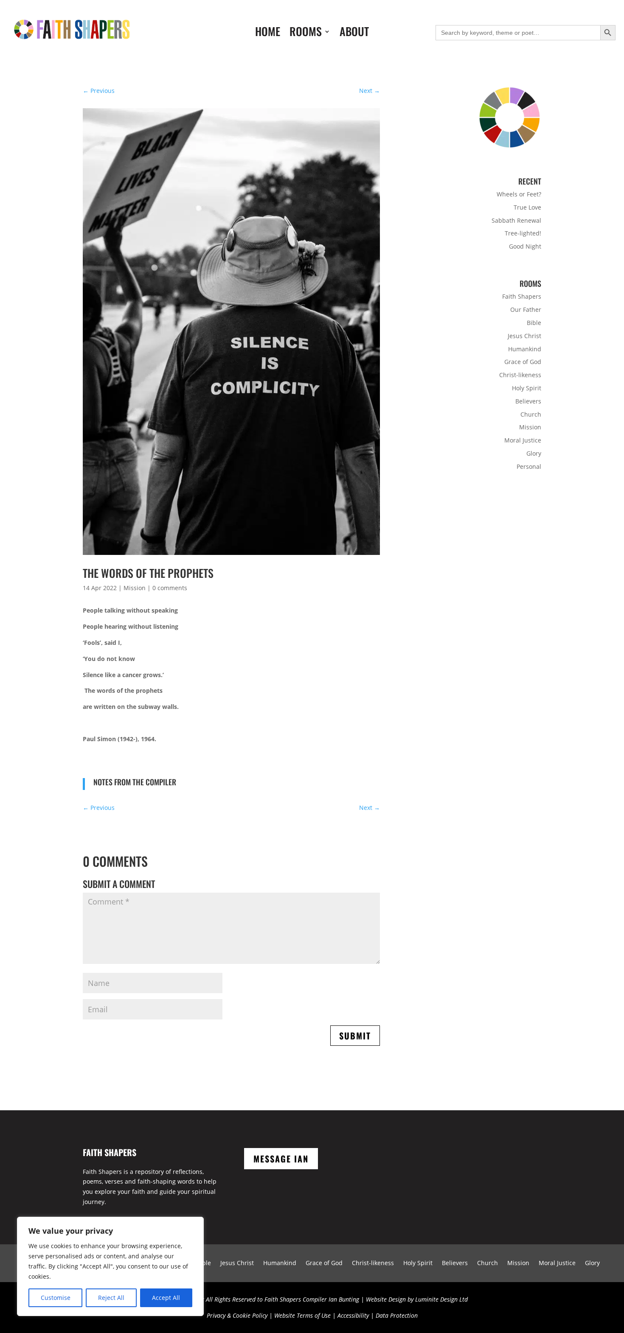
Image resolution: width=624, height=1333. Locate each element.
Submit (355, 1035)
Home (267, 33)
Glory (533, 453)
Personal (529, 466)
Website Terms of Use (302, 1315)
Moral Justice (522, 440)
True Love (527, 207)
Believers (528, 401)
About (354, 33)
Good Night (525, 246)
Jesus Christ (524, 336)
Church (530, 414)
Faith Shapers (521, 296)
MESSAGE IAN (281, 1158)
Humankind (524, 349)
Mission (135, 588)
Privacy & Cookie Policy (237, 1315)
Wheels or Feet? (519, 194)
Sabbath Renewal (516, 220)
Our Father (525, 309)
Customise (55, 1298)
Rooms (306, 33)
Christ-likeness (520, 375)
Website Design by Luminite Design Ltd (417, 1299)
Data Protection (397, 1315)
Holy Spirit (526, 388)
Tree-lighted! (523, 233)
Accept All (166, 1298)
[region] (110, 1266)
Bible (534, 323)
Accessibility (353, 1315)
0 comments (169, 588)
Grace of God (522, 362)
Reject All (111, 1298)
